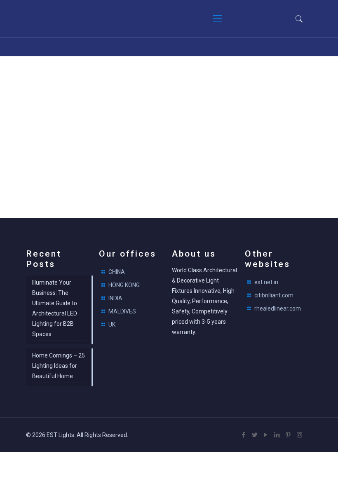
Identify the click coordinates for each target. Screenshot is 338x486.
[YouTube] (266, 435)
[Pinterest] (288, 435)
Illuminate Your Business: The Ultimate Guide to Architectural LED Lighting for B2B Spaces (54, 308)
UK (111, 324)
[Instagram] (299, 435)
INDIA (115, 298)
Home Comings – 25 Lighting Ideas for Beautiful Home (58, 365)
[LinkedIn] (277, 435)
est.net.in (266, 282)
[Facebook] (243, 435)
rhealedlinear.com (277, 308)
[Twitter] (255, 435)
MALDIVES (122, 311)
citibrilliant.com (273, 295)
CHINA (116, 272)
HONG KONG (124, 285)
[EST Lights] (75, 18)
